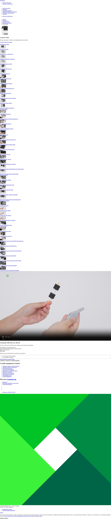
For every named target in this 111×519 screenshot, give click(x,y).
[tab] (55, 44)
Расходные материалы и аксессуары (10, 383)
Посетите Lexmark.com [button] (8, 3)
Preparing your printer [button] (4, 44)
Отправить (3, 360)
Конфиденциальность (7, 509)
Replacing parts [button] (3, 129)
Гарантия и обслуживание (8, 369)
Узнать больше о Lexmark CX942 (7, 359)
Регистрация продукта (7, 368)
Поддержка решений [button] (7, 10)
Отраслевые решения (7, 384)
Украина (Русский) (7, 2)
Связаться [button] (5, 14)
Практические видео (7, 23)
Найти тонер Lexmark (7, 371)
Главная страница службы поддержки (11, 366)
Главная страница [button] (6, 8)
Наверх (1, 512)
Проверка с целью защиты (8, 373)
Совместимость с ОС (7, 375)
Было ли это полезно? (5, 349)
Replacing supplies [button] (4, 175)
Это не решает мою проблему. (9, 356)
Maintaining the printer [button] (4, 200)
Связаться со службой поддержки (12, 360)
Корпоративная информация (9, 510)
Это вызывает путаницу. (8, 357)
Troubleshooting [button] (3, 226)
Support (4, 19)
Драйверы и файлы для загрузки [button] (10, 11)
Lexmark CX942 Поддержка (6, 42)
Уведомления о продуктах (8, 374)
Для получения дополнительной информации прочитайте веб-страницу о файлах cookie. (22, 516)
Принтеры (5, 20)
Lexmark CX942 (6, 21)
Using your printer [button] (3, 109)
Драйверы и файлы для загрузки (10, 367)
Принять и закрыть (4, 518)
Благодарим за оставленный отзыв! (7, 347)
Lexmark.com (11, 379)
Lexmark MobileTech (7, 376)
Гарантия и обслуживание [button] (8, 12)
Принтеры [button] (5, 9)
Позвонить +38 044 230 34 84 (9, 392)
